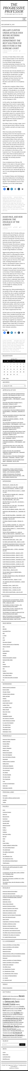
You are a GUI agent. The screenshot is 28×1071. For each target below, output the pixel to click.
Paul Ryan (13, 1016)
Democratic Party (20, 198)
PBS (4, 668)
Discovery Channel (7, 642)
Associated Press (7, 631)
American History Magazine (9, 739)
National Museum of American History (12, 956)
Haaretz (4, 698)
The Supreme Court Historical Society (11, 930)
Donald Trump (9, 1004)
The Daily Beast (6, 849)
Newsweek (5, 759)
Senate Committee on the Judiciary (11, 962)
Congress (18, 999)
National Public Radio (8, 660)
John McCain (9, 1014)
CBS (4, 637)
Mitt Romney (14, 343)
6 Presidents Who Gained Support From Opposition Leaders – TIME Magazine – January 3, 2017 (14, 399)
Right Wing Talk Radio (16, 203)
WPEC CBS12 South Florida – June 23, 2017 (13, 592)
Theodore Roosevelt (7, 1032)
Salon (4, 838)
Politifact (5, 832)
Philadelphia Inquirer (7, 716)
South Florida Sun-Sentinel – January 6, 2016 (13, 553)
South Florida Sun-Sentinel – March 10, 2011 (13, 555)
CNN (4, 640)
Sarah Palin (19, 1029)
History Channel (6, 646)
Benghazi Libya (6, 198)
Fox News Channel (15, 1006)
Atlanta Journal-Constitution (9, 687)
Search (22, 1044)
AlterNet (5, 629)
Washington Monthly (7, 788)
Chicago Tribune (6, 692)
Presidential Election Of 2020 (10, 1022)
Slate (4, 841)
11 (20, 366)
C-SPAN (4, 635)
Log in (4, 1052)
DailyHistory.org (6, 899)
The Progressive (6, 779)
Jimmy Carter (10, 1012)
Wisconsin (5, 210)
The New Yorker (6, 777)
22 (10, 371)
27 (4, 374)
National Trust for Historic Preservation (12, 915)
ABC (4, 626)
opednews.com (6, 666)
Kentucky (12, 200)
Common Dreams (7, 812)
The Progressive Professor (14, 8)
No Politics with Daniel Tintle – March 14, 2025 (13, 541)
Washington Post (7, 729)
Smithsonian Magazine (8, 766)
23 (14, 371)
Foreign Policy (6, 746)
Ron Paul (11, 346)
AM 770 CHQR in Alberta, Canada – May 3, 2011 (14, 509)
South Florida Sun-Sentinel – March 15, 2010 (13, 557)
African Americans (14, 996)
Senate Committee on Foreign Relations (12, 960)
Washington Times (7, 731)
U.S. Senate (5, 978)
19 (23, 369)
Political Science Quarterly (9, 761)
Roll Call (4, 836)
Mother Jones (6, 750)
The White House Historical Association (12, 932)
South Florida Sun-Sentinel (9, 720)
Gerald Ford (8, 1010)
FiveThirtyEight (6, 821)
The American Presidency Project (10, 928)
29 (10, 374)
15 (10, 369)
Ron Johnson (6, 346)
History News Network (8, 876)
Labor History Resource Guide (10, 910)
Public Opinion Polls (14, 1024)
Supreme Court (6, 209)
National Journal (6, 825)
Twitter (4, 802)
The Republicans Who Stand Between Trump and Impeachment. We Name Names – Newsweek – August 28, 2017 (13, 428)
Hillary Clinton (6, 200)
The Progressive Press (8, 858)
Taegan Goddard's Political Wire (10, 845)
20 (4, 371)
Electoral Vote (6, 816)
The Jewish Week (7, 727)
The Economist (6, 770)
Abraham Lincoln (6, 996)
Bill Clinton (12, 198)
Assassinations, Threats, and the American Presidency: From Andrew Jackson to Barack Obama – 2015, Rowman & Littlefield (13, 470)
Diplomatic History (7, 901)
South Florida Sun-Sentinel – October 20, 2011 (13, 561)
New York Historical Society (9, 917)
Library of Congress (7, 949)
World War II (19, 1037)
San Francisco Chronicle (8, 718)
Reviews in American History (9, 926)
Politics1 (5, 830)
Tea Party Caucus (14, 209)
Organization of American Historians (11, 921)
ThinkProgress (6, 863)
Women (8, 1037)
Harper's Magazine (7, 748)
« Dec (4, 378)
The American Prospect (8, 768)
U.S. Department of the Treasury (10, 973)
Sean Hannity (13, 206)
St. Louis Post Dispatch (8, 723)
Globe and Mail (6, 696)
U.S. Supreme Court (7, 980)
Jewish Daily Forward (7, 703)
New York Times (6, 711)
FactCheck (5, 819)
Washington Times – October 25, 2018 (12, 589)
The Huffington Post (7, 856)
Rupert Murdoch (11, 204)
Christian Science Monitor (9, 694)
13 (4, 369)
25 (20, 371)
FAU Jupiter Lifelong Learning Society (11, 798)
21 (7, 371)
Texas (10, 349)
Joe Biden (17, 1013)
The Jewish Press (7, 725)
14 (7, 369)
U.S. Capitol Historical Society (9, 937)
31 (17, 374)
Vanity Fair (5, 785)
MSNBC (4, 655)
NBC (4, 662)
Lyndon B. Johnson (17, 1014)
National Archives (7, 951)
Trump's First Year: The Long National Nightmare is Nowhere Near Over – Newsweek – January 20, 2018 (14, 452)
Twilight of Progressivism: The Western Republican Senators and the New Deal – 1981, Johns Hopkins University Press (14, 475)
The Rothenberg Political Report (10, 861)
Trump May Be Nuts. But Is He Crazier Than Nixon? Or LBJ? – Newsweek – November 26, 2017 (13, 447)
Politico (4, 827)
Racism (20, 1024)
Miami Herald (6, 709)
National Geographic (7, 752)
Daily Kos (5, 814)
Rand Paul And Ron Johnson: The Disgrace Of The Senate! (12, 221)
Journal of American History (9, 906)
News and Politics (8, 197)
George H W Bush (14, 1008)
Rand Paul (19, 201)
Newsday (5, 714)
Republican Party (6, 203)
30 (14, 374)
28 (7, 374)
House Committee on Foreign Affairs (11, 944)
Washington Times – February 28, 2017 (12, 587)
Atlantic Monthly (6, 741)
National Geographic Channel (9, 657)
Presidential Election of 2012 (14, 1018)
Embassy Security (11, 342)
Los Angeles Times (7, 707)
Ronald (15, 50)
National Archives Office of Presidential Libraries (14, 953)
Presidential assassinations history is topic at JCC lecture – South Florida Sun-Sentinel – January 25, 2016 (14, 545)
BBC (4, 633)
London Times (6, 705)
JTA (3, 649)
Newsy (4, 664)
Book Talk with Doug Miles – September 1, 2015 (14, 515)
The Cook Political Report (9, 847)
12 (23, 366)
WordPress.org (6, 1059)
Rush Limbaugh (18, 204)
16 (14, 369)
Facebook (5, 795)
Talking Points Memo (8, 673)
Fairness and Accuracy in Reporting (11, 644)
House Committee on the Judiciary (11, 947)
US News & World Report (8, 783)
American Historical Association (10, 891)
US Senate (21, 209)
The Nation (5, 772)
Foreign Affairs (6, 743)
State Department (17, 207)
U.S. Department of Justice (9, 969)
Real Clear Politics (7, 834)
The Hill (4, 854)
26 (23, 371)
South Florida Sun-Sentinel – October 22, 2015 (13, 564)
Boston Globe (6, 689)
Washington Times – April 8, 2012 (10, 585)
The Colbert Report (7, 675)
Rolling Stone (6, 763)
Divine (10, 1068)
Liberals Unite (6, 823)
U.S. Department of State (8, 971)
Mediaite (5, 653)
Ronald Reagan (11, 1029)
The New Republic (7, 774)
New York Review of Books (9, 757)
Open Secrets (6, 919)
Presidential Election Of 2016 (9, 201)
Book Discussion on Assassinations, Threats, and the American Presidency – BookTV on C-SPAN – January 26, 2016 (13, 601)
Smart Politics (6, 843)
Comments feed (6, 1056)
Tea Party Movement (15, 1030)
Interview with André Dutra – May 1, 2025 (12, 539)
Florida (9, 1006)
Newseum (5, 958)
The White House (7, 967)
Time (4, 781)
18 (20, 369)
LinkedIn (5, 800)
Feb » (7, 378)
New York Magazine (7, 755)
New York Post (17, 200)
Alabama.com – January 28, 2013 (10, 484)
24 (17, 371)
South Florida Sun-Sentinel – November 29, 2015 (14, 559)
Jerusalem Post (6, 700)
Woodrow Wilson (14, 1037)
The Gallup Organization (8, 852)
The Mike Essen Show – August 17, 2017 (12, 579)
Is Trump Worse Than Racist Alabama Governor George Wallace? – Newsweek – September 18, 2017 (14, 411)
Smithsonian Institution (8, 964)
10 (17, 366)
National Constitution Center (9, 912)
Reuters (4, 671)
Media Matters (6, 651)
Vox (3, 679)
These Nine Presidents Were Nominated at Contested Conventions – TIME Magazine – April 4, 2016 (14, 442)
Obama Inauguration (7, 988)
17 (17, 369)
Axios (4, 810)
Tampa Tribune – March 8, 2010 (10, 570)
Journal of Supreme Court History (10, 908)
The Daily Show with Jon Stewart (10, 677)
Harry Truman (15, 1010)
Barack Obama (18, 197)
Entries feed (5, 1054)
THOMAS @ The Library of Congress (11, 935)
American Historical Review (9, 893)
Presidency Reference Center (9, 924)
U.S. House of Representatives (10, 975)
